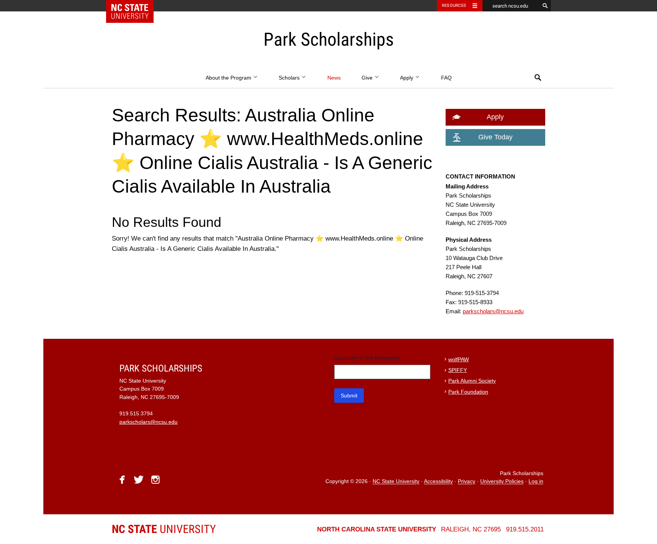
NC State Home (135, 6)
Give (368, 78)
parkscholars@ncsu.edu (493, 311)
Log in (535, 482)
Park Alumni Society (472, 381)
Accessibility (438, 482)
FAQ (446, 78)
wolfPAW (458, 359)
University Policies (502, 482)
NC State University (396, 482)
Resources (454, 5)
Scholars (290, 78)
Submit (349, 395)
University (164, 529)
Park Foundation (468, 392)
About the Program (229, 78)
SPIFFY (457, 370)
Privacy (466, 482)
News (334, 78)
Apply (407, 78)
